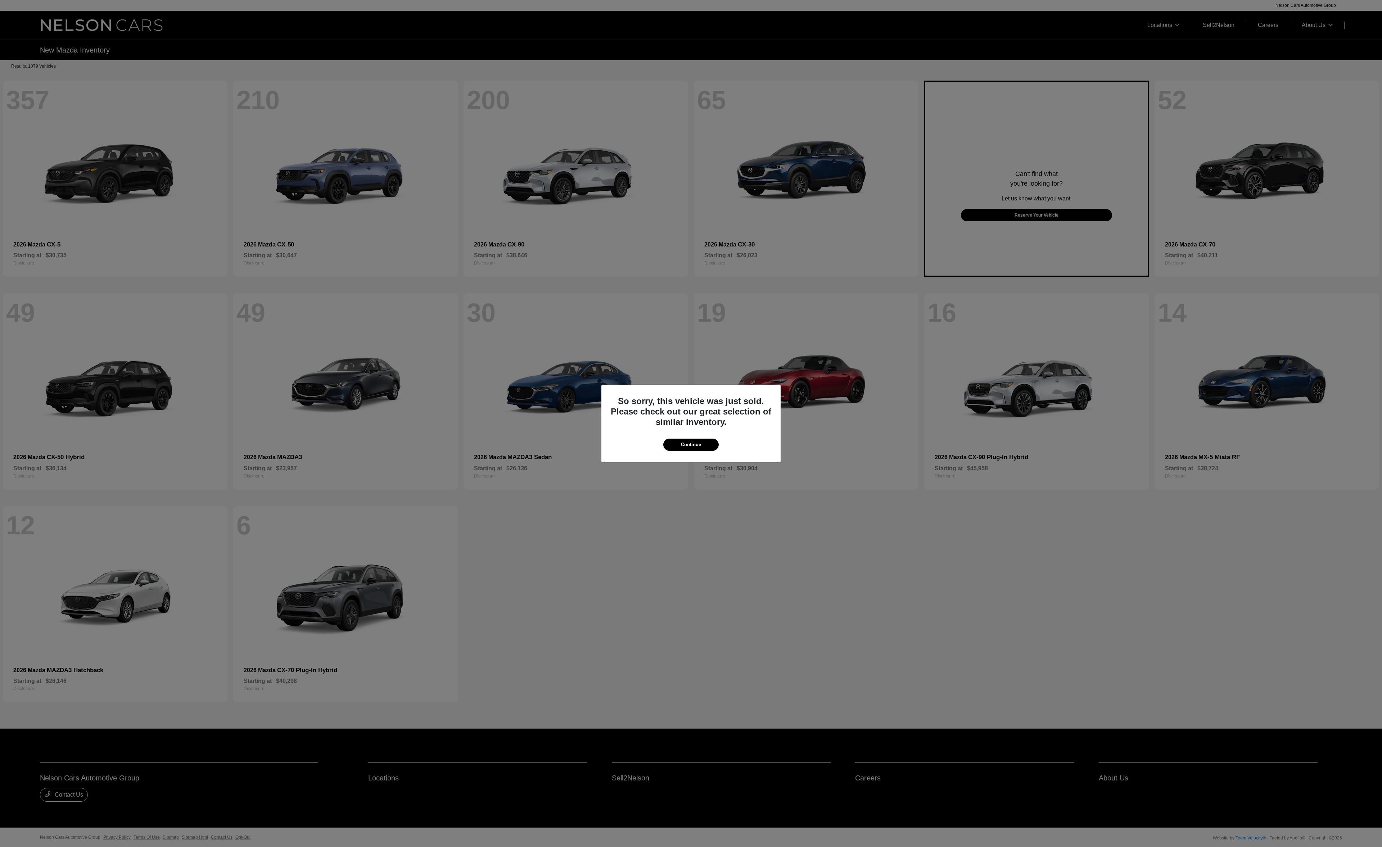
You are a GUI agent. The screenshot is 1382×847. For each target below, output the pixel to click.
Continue (691, 444)
